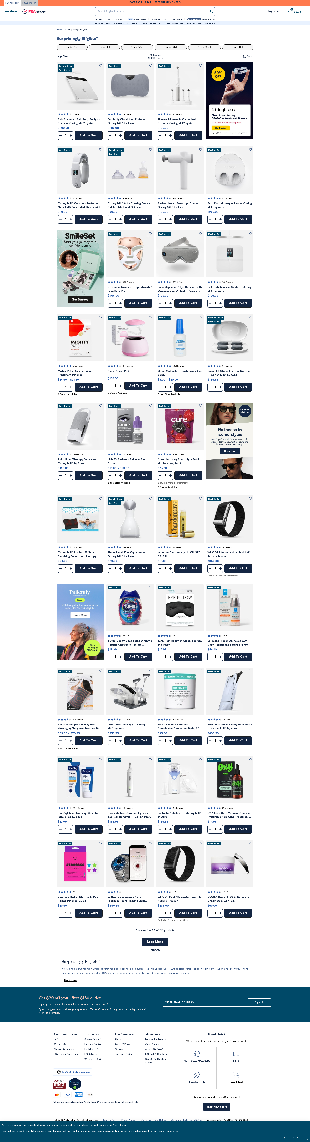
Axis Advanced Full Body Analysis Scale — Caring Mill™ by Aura (79, 121)
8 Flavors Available (167, 487)
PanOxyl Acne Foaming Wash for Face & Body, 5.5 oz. (78, 815)
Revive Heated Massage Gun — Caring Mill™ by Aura (178, 205)
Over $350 (237, 47)
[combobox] (155, 11)
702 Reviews (227, 282)
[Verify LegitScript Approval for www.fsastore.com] (75, 1083)
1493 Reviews (178, 198)
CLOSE (296, 1137)
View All (155, 949)
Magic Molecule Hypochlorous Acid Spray (180, 373)
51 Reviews (227, 547)
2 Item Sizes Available (169, 394)
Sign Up (259, 1002)
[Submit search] (211, 11)
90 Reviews (77, 198)
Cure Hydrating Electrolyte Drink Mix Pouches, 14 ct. (179, 461)
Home (59, 29)
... (69, 980)
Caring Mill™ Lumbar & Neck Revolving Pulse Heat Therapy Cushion (77, 554)
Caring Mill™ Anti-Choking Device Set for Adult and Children (129, 205)
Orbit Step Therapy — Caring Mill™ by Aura (127, 726)
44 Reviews (177, 892)
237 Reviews (128, 366)
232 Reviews (177, 547)
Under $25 (72, 47)
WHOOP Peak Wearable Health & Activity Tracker (180, 899)
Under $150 (137, 47)
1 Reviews (127, 892)
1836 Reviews (178, 454)
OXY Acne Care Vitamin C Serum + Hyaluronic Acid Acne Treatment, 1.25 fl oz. (229, 815)
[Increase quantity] (70, 135)
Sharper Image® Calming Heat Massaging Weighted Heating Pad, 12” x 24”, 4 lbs (80, 726)
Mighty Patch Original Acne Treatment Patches (75, 373)
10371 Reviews (78, 808)
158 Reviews (178, 808)
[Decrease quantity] (60, 135)
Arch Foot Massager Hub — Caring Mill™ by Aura (229, 205)
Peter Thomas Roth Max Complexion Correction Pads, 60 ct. (178, 726)
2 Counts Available (68, 394)
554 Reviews (178, 282)
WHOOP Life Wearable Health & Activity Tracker (228, 554)
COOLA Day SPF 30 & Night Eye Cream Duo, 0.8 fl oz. (228, 899)
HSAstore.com (29, 2)
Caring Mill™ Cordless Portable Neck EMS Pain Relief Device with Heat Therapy (79, 205)
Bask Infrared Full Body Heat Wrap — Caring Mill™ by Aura (229, 726)
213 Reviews (227, 198)
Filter (65, 56)
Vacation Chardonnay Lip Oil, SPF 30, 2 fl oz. (179, 554)
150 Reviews (78, 454)
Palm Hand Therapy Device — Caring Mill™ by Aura (77, 461)
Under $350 (204, 47)
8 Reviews (77, 114)
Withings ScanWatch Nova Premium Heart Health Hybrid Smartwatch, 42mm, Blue (126, 899)
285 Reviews (227, 808)
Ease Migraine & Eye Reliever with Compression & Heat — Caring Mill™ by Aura (180, 289)
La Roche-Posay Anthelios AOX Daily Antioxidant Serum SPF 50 (227, 642)
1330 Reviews (128, 282)
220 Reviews (128, 454)
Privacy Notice (120, 1125)
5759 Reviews (78, 366)
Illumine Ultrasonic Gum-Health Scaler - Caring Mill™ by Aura (178, 121)
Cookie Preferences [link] (236, 1119)
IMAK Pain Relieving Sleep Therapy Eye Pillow (180, 642)
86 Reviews (227, 720)
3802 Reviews (178, 366)
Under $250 (171, 47)
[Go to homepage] (34, 11)
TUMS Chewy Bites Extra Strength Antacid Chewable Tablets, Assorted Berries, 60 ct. (130, 643)
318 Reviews (178, 636)
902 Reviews (78, 720)
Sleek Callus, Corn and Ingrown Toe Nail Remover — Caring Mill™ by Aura (129, 815)
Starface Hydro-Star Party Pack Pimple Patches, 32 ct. (78, 899)
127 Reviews (127, 720)
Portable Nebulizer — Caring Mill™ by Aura (179, 815)
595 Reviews (227, 892)
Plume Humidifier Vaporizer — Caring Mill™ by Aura (126, 554)
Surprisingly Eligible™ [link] (78, 29)
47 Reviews (127, 198)
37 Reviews (227, 366)
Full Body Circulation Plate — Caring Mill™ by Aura (126, 121)
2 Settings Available (68, 748)
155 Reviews (178, 720)
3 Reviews (127, 547)
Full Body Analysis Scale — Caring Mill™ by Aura (229, 289)
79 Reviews (77, 547)
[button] (80, 86)
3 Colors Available (117, 393)
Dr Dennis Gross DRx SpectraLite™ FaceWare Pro (130, 289)
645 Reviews (128, 114)
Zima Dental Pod (118, 371)
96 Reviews (177, 114)
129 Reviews (78, 892)
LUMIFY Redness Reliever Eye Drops (126, 461)
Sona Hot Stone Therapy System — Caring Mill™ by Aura (228, 373)
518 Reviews (227, 636)
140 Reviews (128, 808)
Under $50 (104, 47)
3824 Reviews (128, 636)
